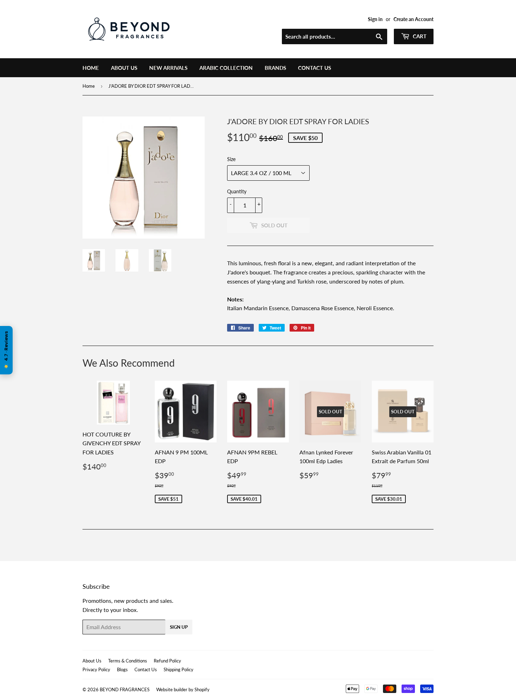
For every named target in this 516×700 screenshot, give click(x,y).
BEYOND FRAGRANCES (125, 689)
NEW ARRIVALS (168, 68)
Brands (275, 68)
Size (231, 159)
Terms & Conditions (127, 661)
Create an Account (413, 19)
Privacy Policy (96, 669)
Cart (418, 36)
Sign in (375, 19)
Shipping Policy (178, 669)
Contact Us (314, 68)
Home (90, 68)
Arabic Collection (226, 68)
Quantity (236, 191)
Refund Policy (167, 661)
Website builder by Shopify (183, 689)
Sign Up (179, 627)
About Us (124, 68)
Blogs (122, 669)
